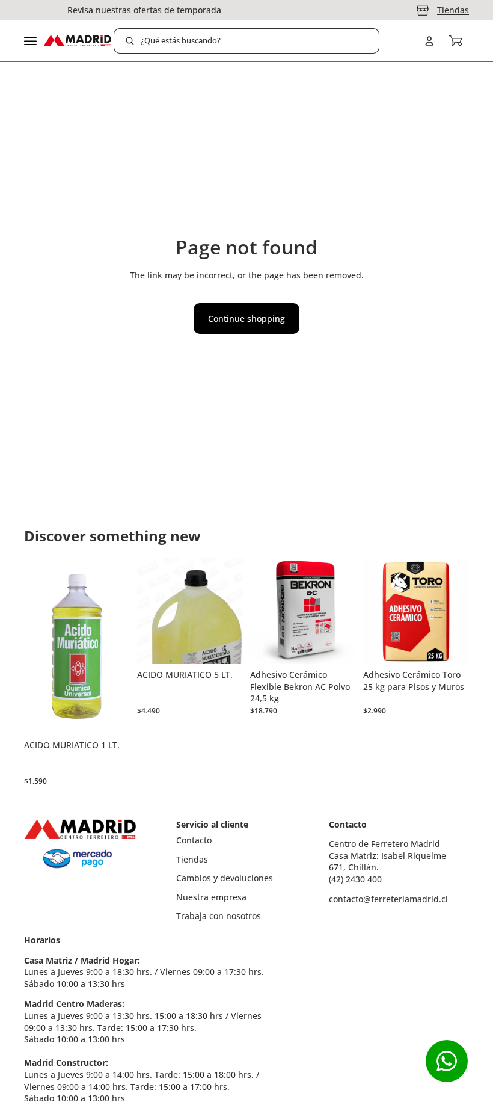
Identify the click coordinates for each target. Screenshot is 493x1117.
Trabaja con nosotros (218, 916)
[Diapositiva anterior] (263, 611)
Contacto (194, 840)
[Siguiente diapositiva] (342, 611)
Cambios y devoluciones (224, 878)
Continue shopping (246, 318)
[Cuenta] (429, 41)
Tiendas (453, 10)
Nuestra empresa (211, 897)
